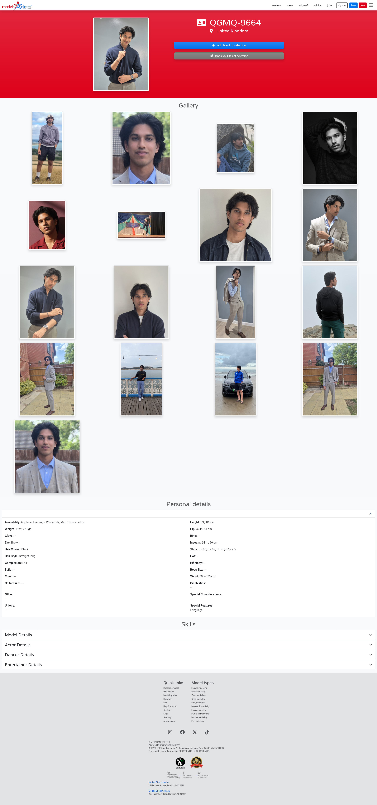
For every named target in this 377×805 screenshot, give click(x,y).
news (290, 5)
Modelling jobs (170, 695)
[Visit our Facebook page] (182, 733)
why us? (303, 5)
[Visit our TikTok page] (206, 733)
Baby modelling (198, 703)
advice (317, 5)
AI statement (169, 721)
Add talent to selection (231, 45)
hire (353, 5)
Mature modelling (199, 717)
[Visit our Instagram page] (170, 733)
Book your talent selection (231, 56)
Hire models (168, 691)
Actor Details (17, 644)
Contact (167, 710)
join (363, 5)
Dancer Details (19, 654)
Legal (165, 714)
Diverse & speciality (200, 706)
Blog (165, 703)
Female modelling (199, 688)
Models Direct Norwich (159, 791)
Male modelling (198, 691)
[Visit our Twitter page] (195, 733)
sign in (342, 5)
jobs (329, 5)
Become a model (171, 688)
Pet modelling (197, 721)
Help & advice (169, 706)
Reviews (167, 699)
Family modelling (198, 710)
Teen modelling (198, 695)
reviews (276, 5)
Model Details (18, 634)
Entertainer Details (23, 664)
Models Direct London (159, 782)
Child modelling (198, 699)
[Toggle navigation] (371, 5)
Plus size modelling (200, 714)
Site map (167, 717)
